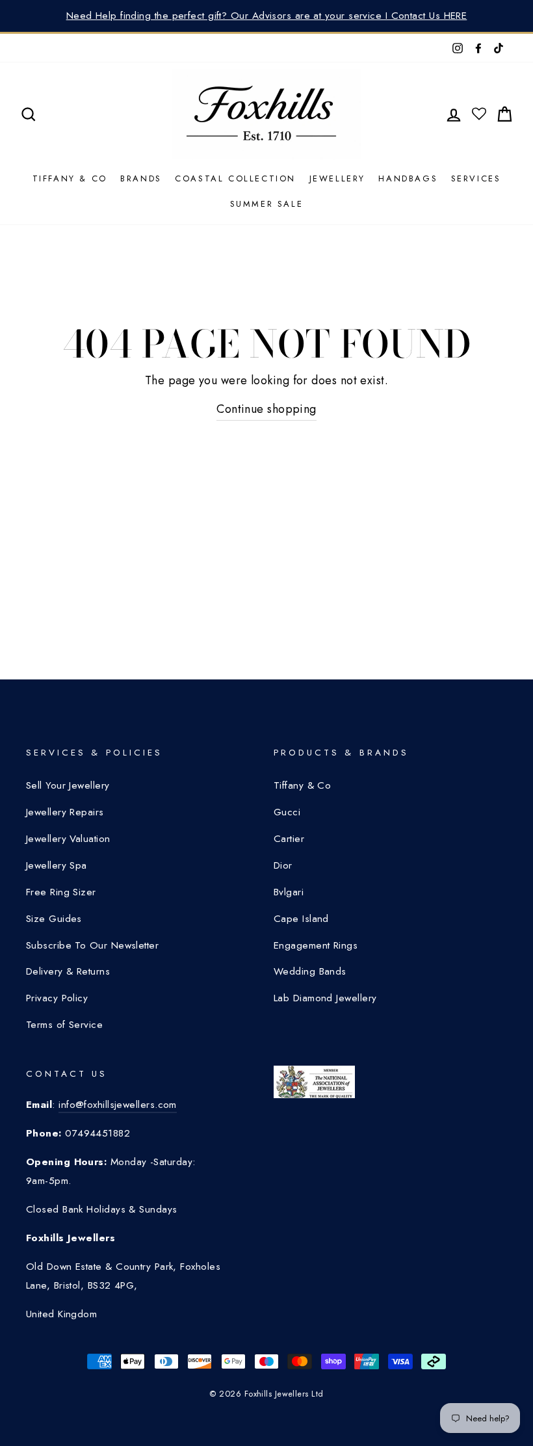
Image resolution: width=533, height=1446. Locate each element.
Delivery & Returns (68, 971)
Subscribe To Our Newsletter (92, 945)
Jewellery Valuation (68, 839)
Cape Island (301, 919)
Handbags (407, 178)
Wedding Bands (310, 971)
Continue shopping (266, 409)
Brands (141, 178)
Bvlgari (289, 892)
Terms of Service (64, 1025)
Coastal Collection (235, 178)
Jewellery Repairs (65, 812)
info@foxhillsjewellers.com (117, 1105)
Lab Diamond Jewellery (325, 998)
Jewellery (337, 178)
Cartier (289, 839)
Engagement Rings (316, 945)
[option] (266, 16)
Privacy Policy (57, 998)
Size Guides (54, 919)
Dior (283, 865)
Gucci (287, 812)
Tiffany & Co (69, 178)
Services (476, 178)
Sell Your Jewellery (68, 785)
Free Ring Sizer (61, 892)
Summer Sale (267, 204)
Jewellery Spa (56, 865)
